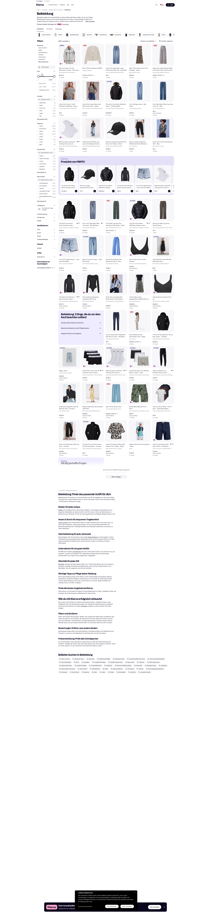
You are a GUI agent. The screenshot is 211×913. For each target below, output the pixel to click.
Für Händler (47, 1)
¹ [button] (157, 113)
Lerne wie (65, 24)
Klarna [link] (38, 10)
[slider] (38, 76)
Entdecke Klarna (53, 5)
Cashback (84, 606)
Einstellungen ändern (85, 906)
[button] (162, 5)
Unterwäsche (42, 57)
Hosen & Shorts (42, 48)
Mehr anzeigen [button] (116, 477)
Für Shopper (39, 1)
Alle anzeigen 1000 (42, 119)
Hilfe (72, 5)
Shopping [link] (44, 10)
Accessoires (41, 59)
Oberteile (40, 54)
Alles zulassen (127, 906)
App (68, 5)
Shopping (62, 5)
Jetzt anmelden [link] (154, 907)
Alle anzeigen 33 (41, 172)
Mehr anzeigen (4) (43, 61)
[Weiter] (171, 34)
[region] (106, 900)
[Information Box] (69, 41)
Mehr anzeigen (90, 21)
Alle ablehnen (111, 906)
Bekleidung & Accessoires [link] (56, 10)
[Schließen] (135, 892)
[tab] (40, 29)
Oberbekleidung (42, 52)
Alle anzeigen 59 (41, 201)
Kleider (40, 50)
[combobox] (148, 41)
